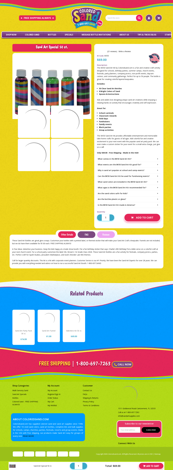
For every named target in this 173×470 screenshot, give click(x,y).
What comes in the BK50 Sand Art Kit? (128, 159)
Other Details (67, 234)
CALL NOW (124, 364)
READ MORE (28, 436)
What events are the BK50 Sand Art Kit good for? (128, 164)
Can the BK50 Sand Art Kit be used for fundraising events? (128, 176)
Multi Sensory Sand (20, 390)
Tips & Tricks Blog (147, 34)
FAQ (86, 234)
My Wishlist (52, 405)
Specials (69, 34)
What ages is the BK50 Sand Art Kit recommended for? (128, 187)
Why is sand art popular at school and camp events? (128, 170)
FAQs (85, 394)
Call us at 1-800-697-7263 (128, 412)
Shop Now (11, 34)
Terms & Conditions (91, 405)
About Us (124, 34)
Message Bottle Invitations (96, 34)
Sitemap (157, 454)
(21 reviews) (112, 51)
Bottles (52, 34)
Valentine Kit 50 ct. (74, 331)
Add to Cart (144, 217)
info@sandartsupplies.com (129, 416)
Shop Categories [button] (20, 385)
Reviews (105, 234)
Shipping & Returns (90, 398)
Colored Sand (32, 34)
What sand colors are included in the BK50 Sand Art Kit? (128, 182)
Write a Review (125, 51)
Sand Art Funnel (48, 331)
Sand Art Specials (19, 394)
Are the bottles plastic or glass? (128, 199)
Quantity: (101, 212)
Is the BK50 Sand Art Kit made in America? (128, 205)
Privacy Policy (88, 401)
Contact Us (87, 390)
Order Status (53, 398)
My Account (52, 390)
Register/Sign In (54, 394)
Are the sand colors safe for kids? (128, 193)
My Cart (51, 401)
